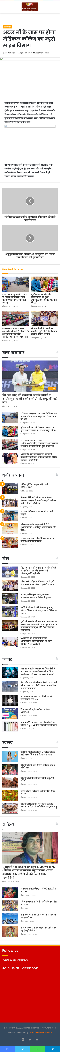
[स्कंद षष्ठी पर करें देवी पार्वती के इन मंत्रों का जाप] (10, 905)
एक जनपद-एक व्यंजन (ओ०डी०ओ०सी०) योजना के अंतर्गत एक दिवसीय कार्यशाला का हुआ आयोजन (15, 332)
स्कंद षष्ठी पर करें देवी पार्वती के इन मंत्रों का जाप (39, 903)
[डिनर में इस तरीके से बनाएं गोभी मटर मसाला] (10, 795)
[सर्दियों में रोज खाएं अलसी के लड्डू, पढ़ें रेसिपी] (10, 782)
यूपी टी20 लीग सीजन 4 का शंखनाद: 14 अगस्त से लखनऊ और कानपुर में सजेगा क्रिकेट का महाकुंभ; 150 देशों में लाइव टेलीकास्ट (39, 626)
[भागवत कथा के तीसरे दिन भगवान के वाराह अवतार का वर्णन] (10, 542)
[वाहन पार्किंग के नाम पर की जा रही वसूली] (10, 515)
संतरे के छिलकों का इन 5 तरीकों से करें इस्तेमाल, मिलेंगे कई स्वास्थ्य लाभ (38, 753)
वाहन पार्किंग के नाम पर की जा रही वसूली (37, 513)
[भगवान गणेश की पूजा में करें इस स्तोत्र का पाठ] (10, 892)
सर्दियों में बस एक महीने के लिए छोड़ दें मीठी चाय (38, 766)
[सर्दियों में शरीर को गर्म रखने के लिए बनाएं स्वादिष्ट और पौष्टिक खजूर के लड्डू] (10, 808)
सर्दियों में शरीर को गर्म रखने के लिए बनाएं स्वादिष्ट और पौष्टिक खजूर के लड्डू (39, 805)
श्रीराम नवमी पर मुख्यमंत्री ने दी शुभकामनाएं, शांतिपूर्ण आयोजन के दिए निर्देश (38, 527)
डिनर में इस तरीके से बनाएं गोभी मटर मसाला (38, 792)
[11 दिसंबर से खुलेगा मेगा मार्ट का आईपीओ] (10, 713)
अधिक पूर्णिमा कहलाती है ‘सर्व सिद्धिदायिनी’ (34, 486)
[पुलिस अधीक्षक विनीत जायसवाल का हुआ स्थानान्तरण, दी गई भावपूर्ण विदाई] (44, 284)
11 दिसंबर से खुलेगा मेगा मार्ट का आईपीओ (35, 711)
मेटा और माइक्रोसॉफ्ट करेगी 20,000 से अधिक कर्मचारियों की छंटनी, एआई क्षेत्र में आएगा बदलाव (39, 685)
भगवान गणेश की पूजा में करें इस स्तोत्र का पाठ (38, 890)
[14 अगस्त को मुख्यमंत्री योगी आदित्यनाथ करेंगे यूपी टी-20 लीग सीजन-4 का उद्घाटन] (10, 642)
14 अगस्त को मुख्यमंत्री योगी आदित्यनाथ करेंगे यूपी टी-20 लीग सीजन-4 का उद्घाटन (36, 641)
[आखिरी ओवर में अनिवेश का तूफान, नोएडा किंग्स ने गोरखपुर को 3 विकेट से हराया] (10, 611)
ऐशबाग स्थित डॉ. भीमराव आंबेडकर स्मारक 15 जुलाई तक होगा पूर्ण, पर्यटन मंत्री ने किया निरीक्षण (38, 500)
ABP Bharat (10, 53)
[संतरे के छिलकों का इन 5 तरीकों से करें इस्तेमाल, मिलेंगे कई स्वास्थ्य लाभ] (10, 756)
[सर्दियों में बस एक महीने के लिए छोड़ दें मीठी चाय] (10, 769)
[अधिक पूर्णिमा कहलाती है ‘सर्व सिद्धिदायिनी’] (10, 488)
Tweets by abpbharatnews (15, 960)
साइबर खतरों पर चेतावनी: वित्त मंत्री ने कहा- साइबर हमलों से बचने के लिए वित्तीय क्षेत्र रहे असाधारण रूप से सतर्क (38, 671)
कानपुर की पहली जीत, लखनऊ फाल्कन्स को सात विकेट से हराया (36, 596)
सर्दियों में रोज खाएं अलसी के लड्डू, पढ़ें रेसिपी (37, 779)
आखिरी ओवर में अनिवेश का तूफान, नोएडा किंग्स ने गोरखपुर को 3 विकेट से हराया (39, 610)
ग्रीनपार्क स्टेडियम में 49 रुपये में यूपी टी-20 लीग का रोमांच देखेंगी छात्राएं (44, 331)
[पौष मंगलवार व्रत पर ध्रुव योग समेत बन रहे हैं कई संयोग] (10, 931)
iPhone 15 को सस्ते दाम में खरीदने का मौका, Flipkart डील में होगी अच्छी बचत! (39, 724)
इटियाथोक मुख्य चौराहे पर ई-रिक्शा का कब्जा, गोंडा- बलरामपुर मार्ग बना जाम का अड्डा (14, 298)
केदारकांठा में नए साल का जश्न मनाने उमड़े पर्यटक (38, 916)
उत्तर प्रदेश (7, 27)
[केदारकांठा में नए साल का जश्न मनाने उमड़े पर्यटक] (10, 918)
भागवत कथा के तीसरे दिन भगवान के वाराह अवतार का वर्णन (38, 540)
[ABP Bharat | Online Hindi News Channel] (30, 6)
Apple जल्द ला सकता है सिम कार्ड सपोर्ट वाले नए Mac (36, 698)
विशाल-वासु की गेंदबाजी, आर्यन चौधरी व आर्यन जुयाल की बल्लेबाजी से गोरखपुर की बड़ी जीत (30, 398)
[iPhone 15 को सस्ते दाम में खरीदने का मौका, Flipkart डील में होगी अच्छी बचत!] (10, 726)
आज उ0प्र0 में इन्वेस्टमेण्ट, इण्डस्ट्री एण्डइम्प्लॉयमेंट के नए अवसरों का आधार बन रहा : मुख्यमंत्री (39, 457)
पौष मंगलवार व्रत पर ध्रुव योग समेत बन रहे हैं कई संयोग (39, 929)
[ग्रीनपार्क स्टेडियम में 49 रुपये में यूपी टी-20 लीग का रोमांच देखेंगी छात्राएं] (44, 318)
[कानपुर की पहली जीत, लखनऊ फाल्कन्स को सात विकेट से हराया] (10, 598)
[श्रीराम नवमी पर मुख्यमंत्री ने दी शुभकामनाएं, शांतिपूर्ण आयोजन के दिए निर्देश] (10, 528)
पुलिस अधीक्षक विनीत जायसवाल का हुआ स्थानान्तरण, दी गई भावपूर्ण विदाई (44, 298)
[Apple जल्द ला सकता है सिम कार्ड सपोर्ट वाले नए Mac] (10, 700)
